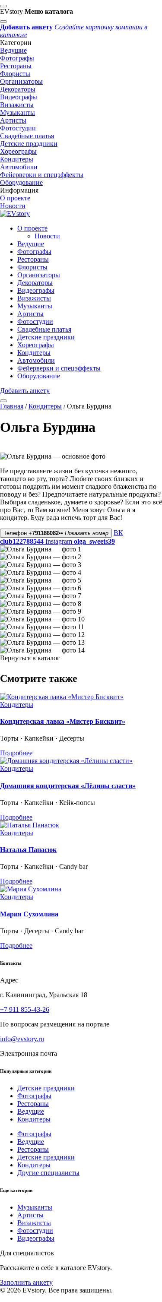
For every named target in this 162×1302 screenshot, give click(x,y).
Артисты (13, 120)
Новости (12, 205)
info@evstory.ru (22, 1038)
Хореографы (18, 151)
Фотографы (17, 58)
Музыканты (17, 112)
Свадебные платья (27, 135)
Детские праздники (28, 143)
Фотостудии (18, 128)
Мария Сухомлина (29, 914)
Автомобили (19, 167)
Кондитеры (16, 159)
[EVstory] (15, 213)
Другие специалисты (48, 1172)
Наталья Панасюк (28, 849)
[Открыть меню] (3, 400)
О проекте (15, 198)
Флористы (15, 73)
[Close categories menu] (3, 21)
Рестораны (16, 66)
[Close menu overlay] (3, 6)
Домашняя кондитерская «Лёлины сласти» (68, 785)
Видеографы (18, 97)
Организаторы (21, 81)
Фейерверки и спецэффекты (41, 174)
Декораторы (17, 89)
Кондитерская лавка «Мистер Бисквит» (62, 721)
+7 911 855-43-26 (24, 1009)
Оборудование (21, 182)
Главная (11, 406)
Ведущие (13, 50)
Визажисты (17, 104)
